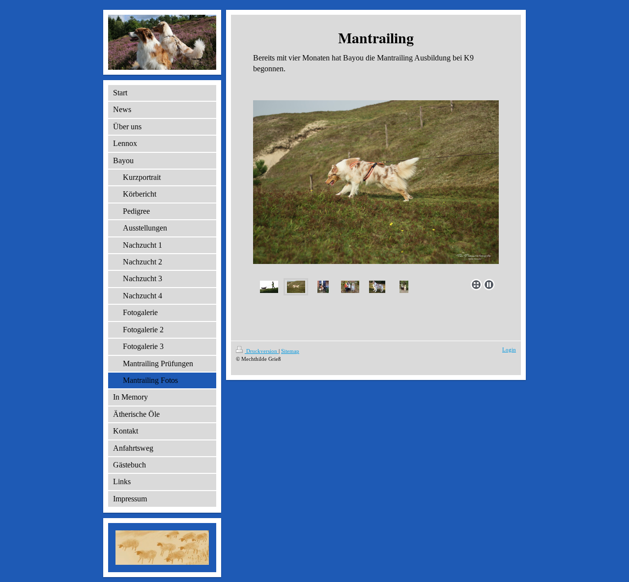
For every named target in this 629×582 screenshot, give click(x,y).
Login (509, 349)
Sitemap (290, 351)
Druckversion (262, 351)
